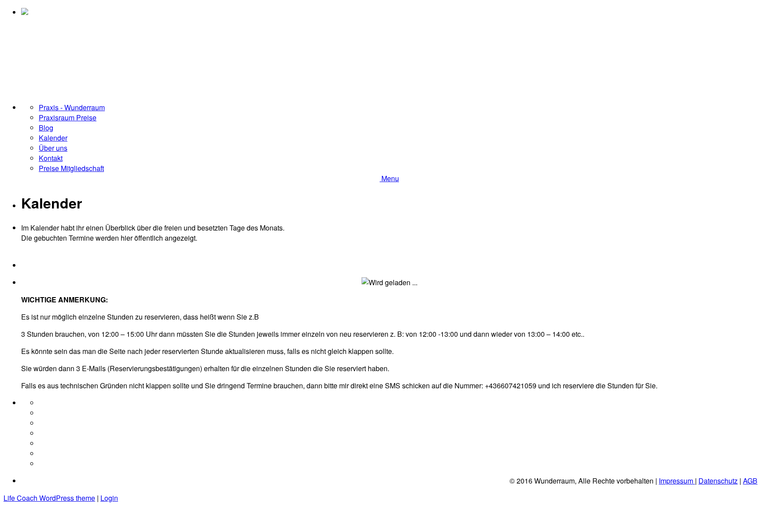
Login (109, 498)
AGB (750, 481)
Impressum (677, 481)
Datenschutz (718, 481)
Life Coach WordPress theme (49, 498)
